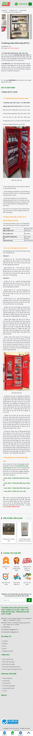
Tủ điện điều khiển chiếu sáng (24, 540)
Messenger (20, 735)
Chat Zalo (4, 735)
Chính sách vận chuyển (8, 664)
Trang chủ (4, 10)
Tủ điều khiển (22, 10)
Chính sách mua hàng (8, 662)
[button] (9, 26)
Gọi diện (12, 734)
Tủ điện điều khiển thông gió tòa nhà (8, 540)
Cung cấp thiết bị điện (8, 688)
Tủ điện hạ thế (13, 10)
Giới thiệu (4, 643)
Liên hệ (4, 648)
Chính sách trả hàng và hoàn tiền (11, 667)
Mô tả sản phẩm (8, 88)
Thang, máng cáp (7, 678)
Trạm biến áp (6, 681)
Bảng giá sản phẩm (7, 651)
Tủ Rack (4, 691)
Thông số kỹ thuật (9, 92)
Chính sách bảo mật (7, 659)
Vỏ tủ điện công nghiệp (8, 686)
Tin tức (4, 646)
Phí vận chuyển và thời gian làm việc (12, 669)
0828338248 (23, 4)
